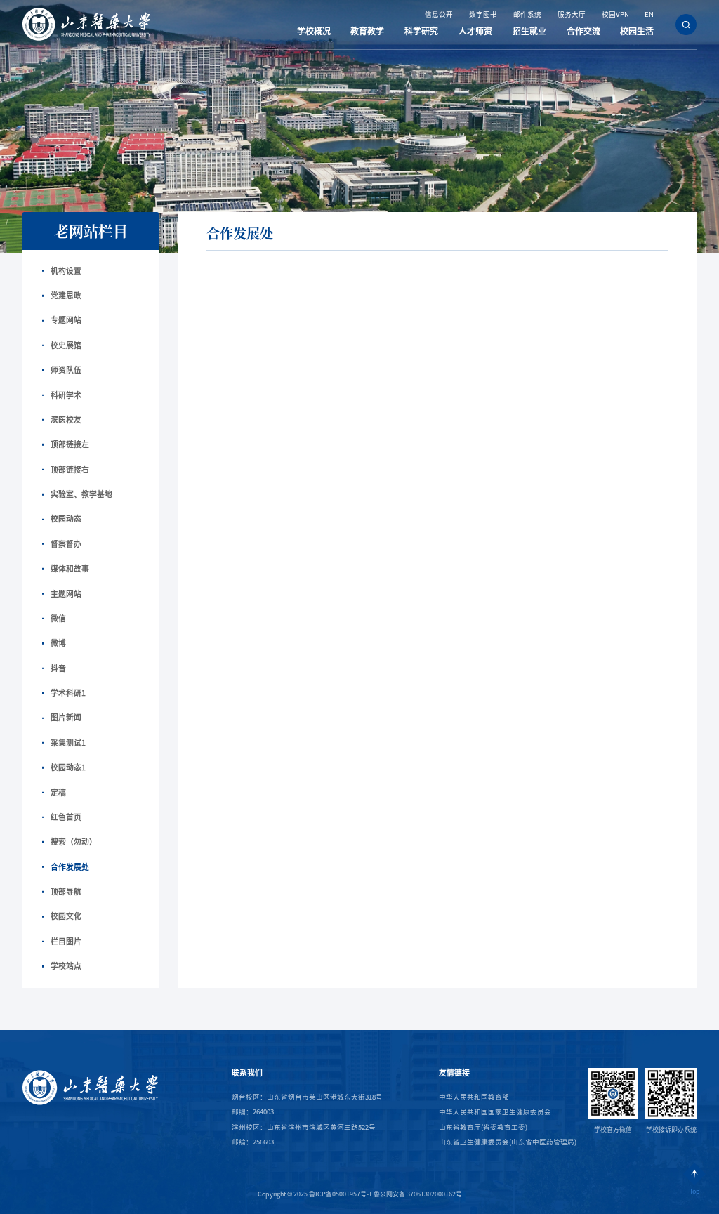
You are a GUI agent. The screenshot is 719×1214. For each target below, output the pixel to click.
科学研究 (421, 31)
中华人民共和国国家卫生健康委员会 (495, 1112)
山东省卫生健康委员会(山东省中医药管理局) (507, 1142)
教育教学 (367, 31)
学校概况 (314, 31)
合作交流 (583, 31)
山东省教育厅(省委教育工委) (483, 1127)
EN (649, 14)
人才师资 (475, 31)
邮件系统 (527, 14)
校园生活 (637, 31)
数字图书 (483, 14)
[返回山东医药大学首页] (86, 10)
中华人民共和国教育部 (474, 1097)
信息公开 (439, 14)
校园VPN (615, 14)
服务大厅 (572, 14)
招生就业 (529, 31)
